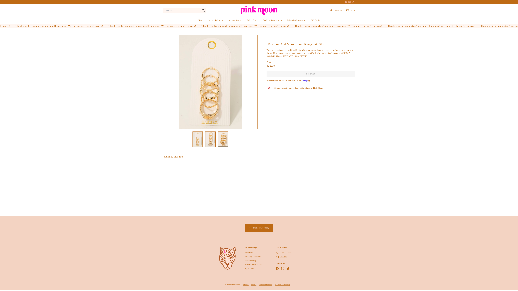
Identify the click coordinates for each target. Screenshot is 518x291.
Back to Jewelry (261, 227)
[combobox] (184, 10)
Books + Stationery (271, 20)
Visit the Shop (250, 261)
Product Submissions (253, 265)
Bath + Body (252, 20)
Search (253, 285)
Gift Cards (315, 20)
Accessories (233, 20)
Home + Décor (214, 20)
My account (249, 268)
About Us (249, 253)
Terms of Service (265, 285)
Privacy (246, 285)
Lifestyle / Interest (295, 20)
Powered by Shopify (282, 285)
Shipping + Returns (253, 257)
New (200, 20)
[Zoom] (210, 82)
